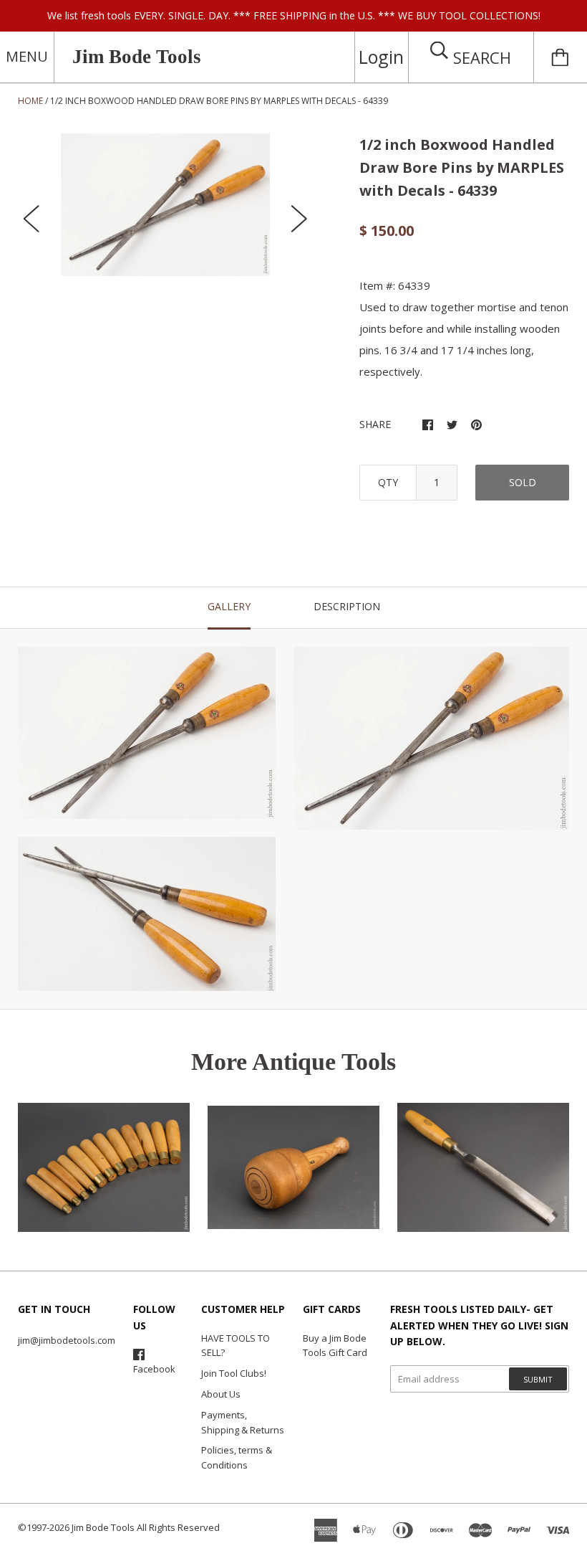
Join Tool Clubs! (233, 1373)
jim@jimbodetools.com (66, 1340)
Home (30, 101)
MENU (27, 56)
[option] (165, 204)
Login (381, 56)
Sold (522, 482)
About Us (221, 1394)
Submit (538, 1379)
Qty (388, 482)
